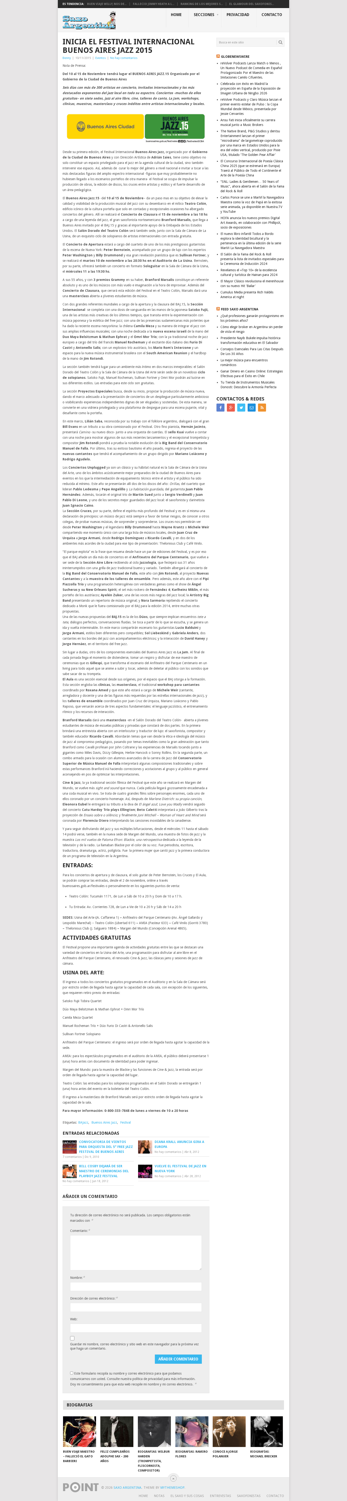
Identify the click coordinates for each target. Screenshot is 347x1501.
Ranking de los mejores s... (202, 4)
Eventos (100, 58)
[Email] (252, 408)
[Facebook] (220, 408)
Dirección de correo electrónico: (94, 1298)
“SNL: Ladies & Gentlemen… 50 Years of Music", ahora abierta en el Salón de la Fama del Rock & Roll (252, 186)
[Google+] (231, 408)
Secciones (204, 15)
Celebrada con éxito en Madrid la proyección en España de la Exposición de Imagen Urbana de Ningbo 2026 (250, 88)
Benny (67, 58)
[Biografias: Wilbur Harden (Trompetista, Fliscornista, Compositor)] (154, 1431)
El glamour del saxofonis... (251, 4)
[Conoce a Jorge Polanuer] (229, 1431)
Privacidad (238, 15)
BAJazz (83, 1122)
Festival (125, 1122)
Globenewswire (235, 56)
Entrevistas (220, 1496)
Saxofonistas (249, 1496)
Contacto (272, 15)
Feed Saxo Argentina (239, 309)
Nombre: (77, 1277)
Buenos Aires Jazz (104, 1122)
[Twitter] (241, 408)
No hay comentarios (123, 58)
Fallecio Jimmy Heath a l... (153, 4)
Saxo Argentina (127, 1487)
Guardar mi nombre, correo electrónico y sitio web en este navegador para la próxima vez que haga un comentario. (134, 1346)
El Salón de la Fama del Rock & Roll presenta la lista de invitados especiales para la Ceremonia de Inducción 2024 (252, 259)
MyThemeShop (172, 1487)
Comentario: (80, 1230)
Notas (159, 1496)
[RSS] (262, 408)
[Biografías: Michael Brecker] (266, 1431)
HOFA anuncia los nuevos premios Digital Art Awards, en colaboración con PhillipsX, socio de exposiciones (250, 222)
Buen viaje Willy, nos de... (107, 4)
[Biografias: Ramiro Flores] (191, 1431)
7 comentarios (72, 1157)
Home (176, 15)
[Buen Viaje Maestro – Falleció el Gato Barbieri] (79, 1431)
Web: (73, 1319)
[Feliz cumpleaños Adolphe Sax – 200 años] (116, 1431)
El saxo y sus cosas (187, 1496)
